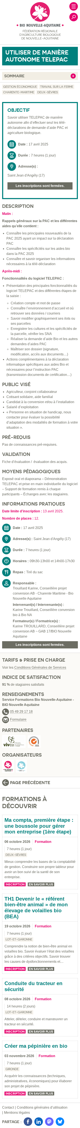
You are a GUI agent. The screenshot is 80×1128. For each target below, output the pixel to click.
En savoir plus (41, 884)
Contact (8, 1107)
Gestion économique (20, 86)
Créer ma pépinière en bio (35, 1046)
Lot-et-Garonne (19, 939)
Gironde (12, 1069)
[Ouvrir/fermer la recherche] (73, 17)
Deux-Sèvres (47, 92)
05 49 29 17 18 (21, 711)
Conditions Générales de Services (40, 667)
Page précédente (30, 782)
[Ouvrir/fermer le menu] (73, 6)
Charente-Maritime (18, 92)
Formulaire (18, 719)
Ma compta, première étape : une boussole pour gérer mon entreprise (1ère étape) (38, 826)
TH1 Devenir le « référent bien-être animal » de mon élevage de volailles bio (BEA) (36, 907)
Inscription (15, 884)
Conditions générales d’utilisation (42, 1107)
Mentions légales (17, 1112)
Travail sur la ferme (56, 86)
